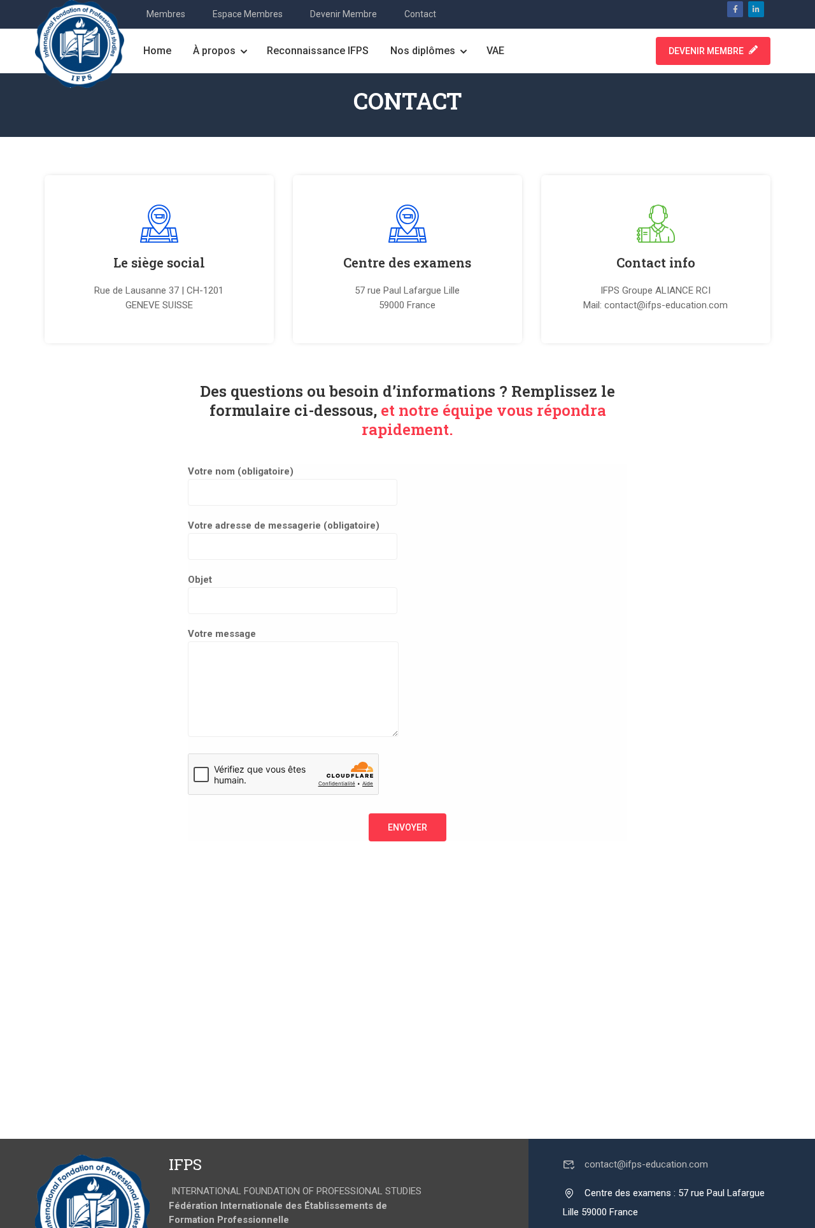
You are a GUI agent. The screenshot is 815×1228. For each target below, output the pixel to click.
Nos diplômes (422, 51)
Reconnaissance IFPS (318, 51)
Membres (165, 14)
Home (157, 51)
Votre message (222, 633)
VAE (495, 51)
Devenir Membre (343, 14)
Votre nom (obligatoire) (241, 471)
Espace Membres (248, 14)
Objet (200, 579)
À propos (214, 51)
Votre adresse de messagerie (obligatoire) (283, 525)
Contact (420, 14)
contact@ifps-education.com (646, 1164)
